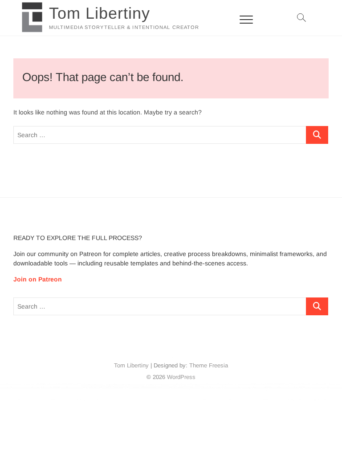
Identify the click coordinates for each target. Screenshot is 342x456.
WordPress (181, 377)
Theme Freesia (208, 365)
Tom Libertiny (99, 13)
